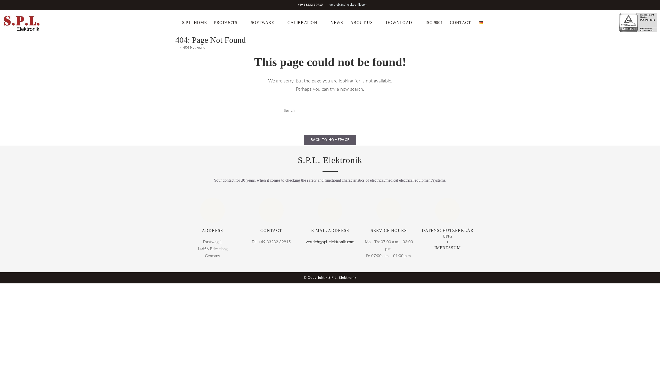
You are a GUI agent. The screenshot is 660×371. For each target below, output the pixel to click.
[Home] (176, 47)
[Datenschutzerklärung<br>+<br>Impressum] (447, 210)
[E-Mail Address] (330, 210)
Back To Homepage (330, 140)
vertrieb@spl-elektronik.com (348, 4)
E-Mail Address (330, 230)
